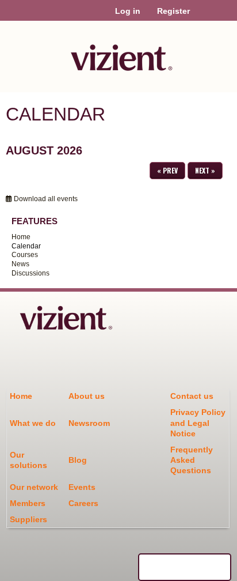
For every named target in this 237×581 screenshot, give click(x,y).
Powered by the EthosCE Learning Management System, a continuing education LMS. (184, 567)
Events (81, 487)
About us (86, 396)
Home (21, 237)
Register (173, 11)
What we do (33, 423)
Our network (34, 487)
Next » (205, 170)
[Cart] (203, 17)
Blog (77, 460)
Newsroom (89, 423)
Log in (127, 11)
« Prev (167, 170)
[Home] (118, 53)
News (20, 264)
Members (27, 503)
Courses (25, 255)
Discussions (30, 273)
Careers (83, 503)
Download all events (45, 199)
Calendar (26, 246)
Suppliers (28, 519)
